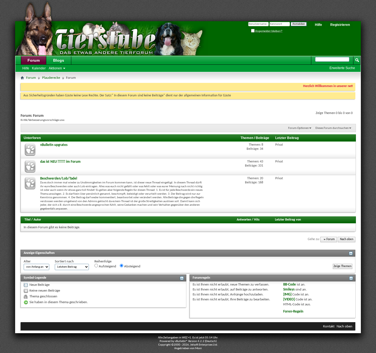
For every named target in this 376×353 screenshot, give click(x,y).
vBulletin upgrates (53, 145)
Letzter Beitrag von (288, 219)
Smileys (289, 289)
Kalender (39, 68)
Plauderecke (51, 78)
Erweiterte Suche (342, 68)
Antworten (244, 219)
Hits (257, 219)
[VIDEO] (289, 299)
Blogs (58, 60)
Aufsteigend (107, 266)
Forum (34, 60)
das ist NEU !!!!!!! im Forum (60, 162)
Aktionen (55, 68)
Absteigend (131, 266)
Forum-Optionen (298, 128)
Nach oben (346, 239)
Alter (27, 261)
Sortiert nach (64, 261)
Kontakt (328, 326)
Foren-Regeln (293, 311)
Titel (27, 219)
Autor (37, 219)
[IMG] (287, 294)
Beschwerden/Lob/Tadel (58, 178)
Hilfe (318, 25)
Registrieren (340, 25)
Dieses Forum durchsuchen (332, 128)
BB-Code (289, 284)
